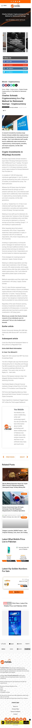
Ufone (1, 689)
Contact (15, 715)
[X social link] (13, 1)
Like (26, 63)
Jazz (16, 687)
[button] (4, 42)
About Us (15, 708)
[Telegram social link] (19, 1)
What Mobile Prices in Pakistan (21, 699)
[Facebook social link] (11, 1)
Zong (1, 693)
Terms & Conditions (15, 713)
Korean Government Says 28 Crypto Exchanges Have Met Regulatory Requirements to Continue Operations (13, 510)
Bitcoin (4, 83)
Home (3, 91)
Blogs (7, 91)
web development (16, 683)
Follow (25, 66)
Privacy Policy (15, 710)
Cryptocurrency (14, 83)
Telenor (1, 692)
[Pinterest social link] (15, 1)
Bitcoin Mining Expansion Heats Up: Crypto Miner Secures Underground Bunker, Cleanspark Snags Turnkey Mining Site (14, 487)
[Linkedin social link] (17, 1)
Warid (1, 690)
